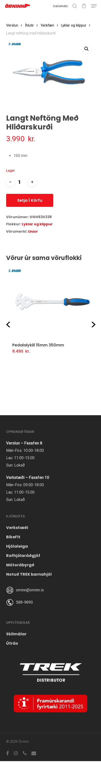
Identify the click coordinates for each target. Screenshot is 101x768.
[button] (94, 5)
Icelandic (60, 6)
